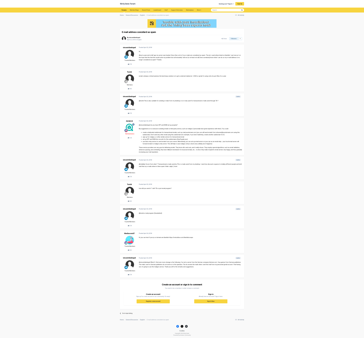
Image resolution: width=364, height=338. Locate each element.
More (198, 10)
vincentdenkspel (134, 37)
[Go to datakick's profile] (130, 127)
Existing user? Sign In (226, 4)
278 (130, 64)
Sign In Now (210, 301)
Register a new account (153, 301)
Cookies (182, 331)
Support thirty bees (177, 10)
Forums (124, 10)
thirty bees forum (127, 4)
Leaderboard (157, 10)
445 (130, 250)
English (139, 40)
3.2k (130, 138)
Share (225, 38)
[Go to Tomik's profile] (130, 78)
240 (130, 88)
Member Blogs (134, 10)
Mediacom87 (129, 233)
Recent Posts (146, 10)
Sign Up (239, 4)
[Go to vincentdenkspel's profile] (124, 38)
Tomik (129, 72)
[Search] (242, 10)
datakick (129, 121)
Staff (166, 10)
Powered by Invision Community (182, 335)
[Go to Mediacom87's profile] (130, 240)
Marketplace (190, 10)
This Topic (234, 10)
